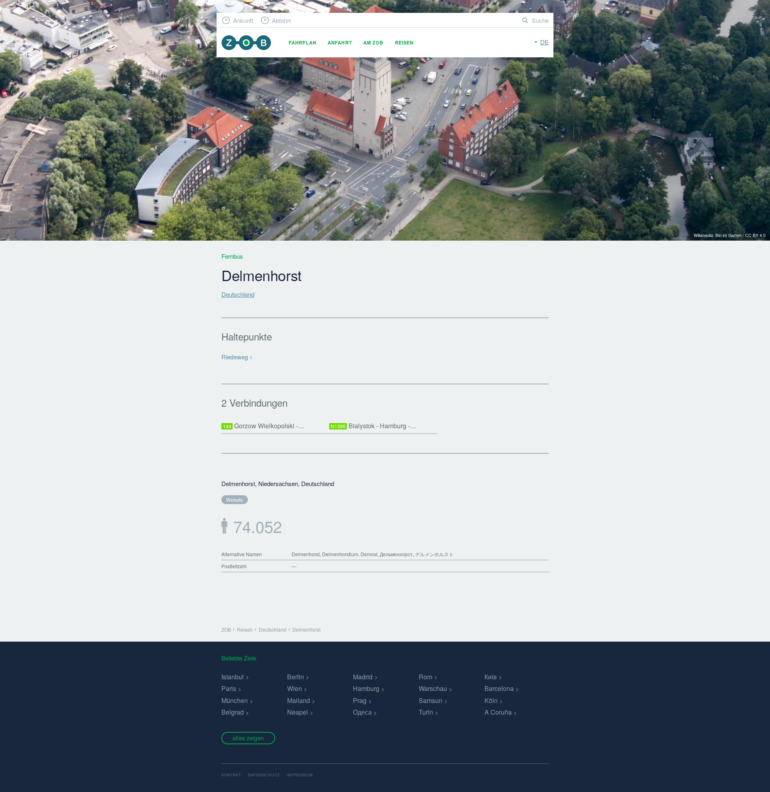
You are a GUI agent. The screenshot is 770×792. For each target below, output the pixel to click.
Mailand (298, 700)
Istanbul (232, 676)
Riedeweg (234, 356)
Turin (426, 712)
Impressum (299, 775)
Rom (425, 676)
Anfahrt (340, 42)
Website (234, 499)
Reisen (404, 42)
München (234, 700)
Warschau (433, 688)
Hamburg (366, 688)
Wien (294, 688)
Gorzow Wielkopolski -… (264, 425)
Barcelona (499, 688)
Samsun (430, 700)
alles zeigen (248, 737)
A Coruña (498, 712)
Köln (491, 700)
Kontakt (231, 775)
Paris (228, 688)
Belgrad (232, 712)
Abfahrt (281, 20)
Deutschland (237, 294)
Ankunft (243, 20)
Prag (360, 700)
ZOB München (246, 42)
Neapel (297, 712)
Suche (540, 20)
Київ (490, 676)
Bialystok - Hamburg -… (374, 425)
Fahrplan (302, 42)
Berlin (295, 676)
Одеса (362, 712)
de (544, 42)
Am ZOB (373, 42)
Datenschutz (264, 775)
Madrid (363, 676)
